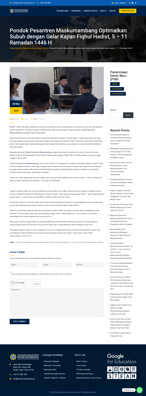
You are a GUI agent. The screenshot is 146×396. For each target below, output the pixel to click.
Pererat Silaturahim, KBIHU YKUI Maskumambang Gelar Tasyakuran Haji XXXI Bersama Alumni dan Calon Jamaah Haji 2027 (121, 283)
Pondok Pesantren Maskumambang (38, 152)
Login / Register (120, 3)
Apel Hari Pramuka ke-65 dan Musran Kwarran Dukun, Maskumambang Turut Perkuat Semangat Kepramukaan (121, 169)
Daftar (114, 84)
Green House (81, 365)
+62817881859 (45, 3)
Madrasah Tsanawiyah (52, 365)
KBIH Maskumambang (84, 374)
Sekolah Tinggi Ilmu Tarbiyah (54, 378)
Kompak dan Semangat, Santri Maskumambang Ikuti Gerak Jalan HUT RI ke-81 (121, 207)
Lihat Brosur (117, 89)
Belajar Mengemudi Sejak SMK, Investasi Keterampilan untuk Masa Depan (121, 297)
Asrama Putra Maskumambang (27, 163)
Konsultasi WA (118, 94)
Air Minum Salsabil (83, 370)
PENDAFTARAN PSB (127, 11)
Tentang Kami (62, 11)
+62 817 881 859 (20, 374)
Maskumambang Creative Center (88, 378)
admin (16, 119)
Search (113, 110)
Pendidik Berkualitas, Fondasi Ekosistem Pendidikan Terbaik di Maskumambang (121, 183)
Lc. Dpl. (73, 242)
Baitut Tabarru (81, 361)
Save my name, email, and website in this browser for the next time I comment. (42, 274)
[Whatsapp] (140, 390)
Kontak (112, 11)
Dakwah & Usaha (90, 11)
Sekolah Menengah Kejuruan (54, 374)
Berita (103, 11)
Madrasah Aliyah (50, 370)
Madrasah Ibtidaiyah (51, 361)
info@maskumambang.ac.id (23, 3)
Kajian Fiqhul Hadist (47, 242)
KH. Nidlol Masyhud (62, 242)
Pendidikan (75, 11)
